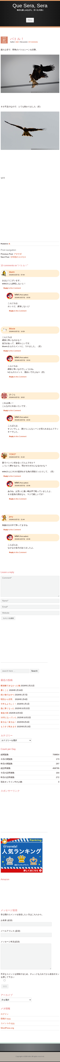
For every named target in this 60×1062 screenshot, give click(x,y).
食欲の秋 (5, 713)
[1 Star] (2, 178)
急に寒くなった (7, 708)
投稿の (6, 1018)
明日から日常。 (7, 699)
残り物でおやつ (7, 695)
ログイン (5, 1014)
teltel (17, 42)
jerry (11, 516)
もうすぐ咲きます (8, 726)
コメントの (8, 1023)
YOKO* (12, 454)
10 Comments (33, 42)
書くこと (5, 690)
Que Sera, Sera (30, 5)
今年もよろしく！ (8, 704)
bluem (12, 272)
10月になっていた (9, 717)
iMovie (12, 328)
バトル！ (17, 38)
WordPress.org (7, 1028)
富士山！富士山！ (8, 722)
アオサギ (18, 254)
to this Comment (12, 288)
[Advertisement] (30, 212)
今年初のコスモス (18, 257)
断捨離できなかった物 (10, 686)
